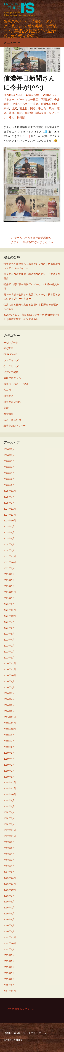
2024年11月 (10, 514)
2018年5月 (9, 806)
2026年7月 (9, 449)
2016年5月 (9, 919)
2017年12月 (10, 830)
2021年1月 (9, 657)
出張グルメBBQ (12, 402)
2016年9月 (9, 895)
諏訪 (19, 113)
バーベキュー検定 (27, 99)
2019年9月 (9, 735)
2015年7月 (9, 961)
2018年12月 (10, 782)
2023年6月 (9, 574)
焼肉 (51, 108)
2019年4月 (9, 758)
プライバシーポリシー (36, 1033)
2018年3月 (9, 818)
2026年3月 (9, 473)
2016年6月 (9, 913)
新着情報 (33, 95)
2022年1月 (9, 603)
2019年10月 (10, 729)
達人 (11, 117)
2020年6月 (9, 693)
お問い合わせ (12, 1033)
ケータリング (11, 366)
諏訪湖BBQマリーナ (15, 425)
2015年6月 (9, 967)
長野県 (21, 117)
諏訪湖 (29, 113)
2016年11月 (10, 883)
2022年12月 (10, 592)
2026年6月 (9, 455)
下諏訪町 (46, 99)
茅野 (11, 113)
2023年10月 (10, 562)
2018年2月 (9, 824)
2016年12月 (10, 877)
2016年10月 (10, 889)
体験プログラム (12, 378)
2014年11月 (10, 990)
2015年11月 (10, 937)
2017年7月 (9, 842)
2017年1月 (9, 871)
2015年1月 (9, 984)
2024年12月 (10, 508)
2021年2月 (9, 651)
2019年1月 (9, 776)
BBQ (48, 95)
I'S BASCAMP (10, 354)
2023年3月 (9, 586)
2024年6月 (9, 532)
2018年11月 (10, 788)
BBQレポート (11, 342)
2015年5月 (9, 973)
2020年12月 (10, 663)
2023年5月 (9, 580)
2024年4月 (9, 544)
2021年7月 (9, 621)
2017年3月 (9, 866)
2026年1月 (9, 485)
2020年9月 (9, 681)
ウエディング (11, 360)
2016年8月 (9, 901)
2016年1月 (9, 931)
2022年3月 (9, 598)
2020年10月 (10, 675)
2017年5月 (9, 854)
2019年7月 (9, 740)
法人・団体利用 (12, 419)
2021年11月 (10, 609)
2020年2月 (9, 705)
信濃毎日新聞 (49, 104)
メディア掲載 (11, 372)
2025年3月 (9, 502)
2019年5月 (9, 752)
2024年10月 (10, 520)
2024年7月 (9, 526)
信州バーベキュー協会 (25, 104)
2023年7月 (9, 568)
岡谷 (33, 108)
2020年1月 (9, 711)
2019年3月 (9, 764)
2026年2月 (9, 479)
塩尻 (14, 108)
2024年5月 (9, 538)
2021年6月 (9, 627)
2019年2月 (9, 770)
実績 (6, 407)
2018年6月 (9, 800)
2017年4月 (9, 860)
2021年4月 (9, 639)
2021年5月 (9, 633)
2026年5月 (9, 461)
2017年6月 (9, 848)
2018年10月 (10, 794)
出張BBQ (8, 396)
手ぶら (42, 108)
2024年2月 (9, 550)
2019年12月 (10, 717)
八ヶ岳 (7, 390)
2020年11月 (10, 669)
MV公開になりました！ (38, 242)
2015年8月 (9, 955)
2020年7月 (9, 687)
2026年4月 (9, 467)
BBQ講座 (8, 348)
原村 (6, 108)
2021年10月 (10, 615)
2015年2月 (9, 979)
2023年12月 (10, 556)
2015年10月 (10, 943)
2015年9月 (9, 949)
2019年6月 (9, 746)
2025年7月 (9, 496)
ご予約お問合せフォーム (20, 1009)
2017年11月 (10, 836)
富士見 (24, 108)
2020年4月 (9, 699)
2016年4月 (9, 925)
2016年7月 (9, 907)
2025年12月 (10, 490)
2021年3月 (9, 645)
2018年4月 (9, 812)
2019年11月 (10, 723)
